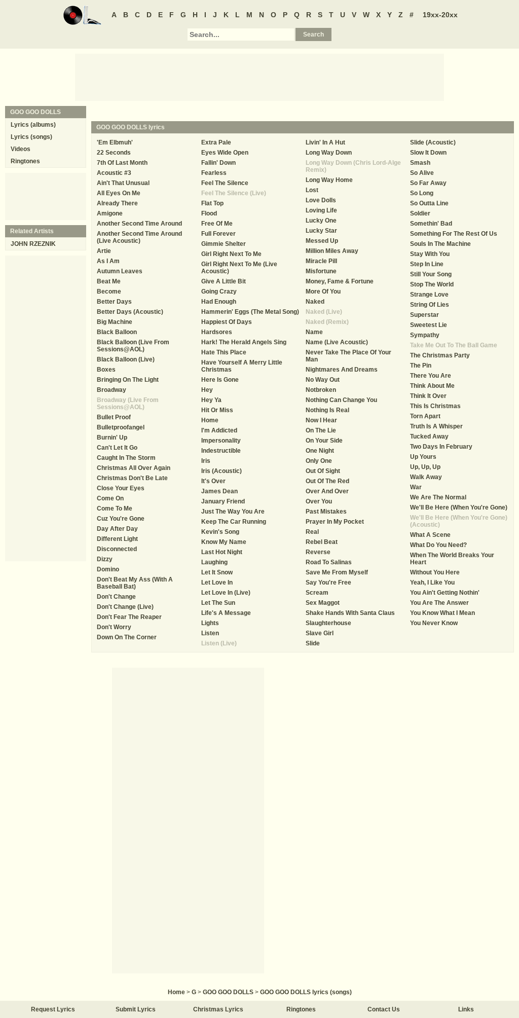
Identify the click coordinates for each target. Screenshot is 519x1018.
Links (466, 1009)
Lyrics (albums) (33, 124)
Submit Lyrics (136, 1009)
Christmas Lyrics (218, 1009)
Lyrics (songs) (31, 136)
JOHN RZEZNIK (33, 243)
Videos (20, 149)
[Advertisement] (259, 76)
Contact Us (383, 1009)
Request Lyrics (53, 1009)
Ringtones (25, 161)
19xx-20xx (440, 15)
